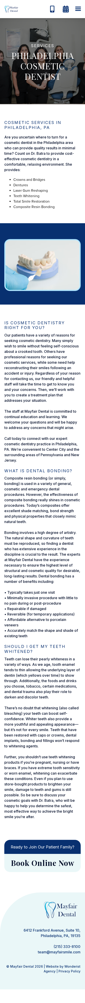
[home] (10, 9)
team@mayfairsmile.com (59, 952)
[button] (78, 9)
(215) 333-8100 (66, 946)
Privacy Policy (69, 971)
